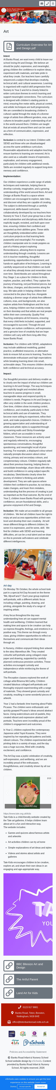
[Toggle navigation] (52, 3)
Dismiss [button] (13, 1087)
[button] (7, 565)
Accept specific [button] (25, 1087)
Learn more (40, 1082)
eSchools (37, 1061)
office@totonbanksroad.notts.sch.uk (30, 1022)
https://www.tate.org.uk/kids (17, 813)
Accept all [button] (41, 1087)
